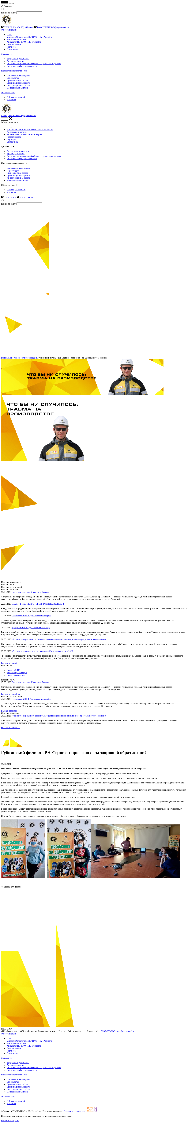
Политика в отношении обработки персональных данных (34, 63)
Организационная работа (18, 83)
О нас (9, 34)
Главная (5, 358)
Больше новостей (9, 663)
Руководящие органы (17, 39)
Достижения (12, 49)
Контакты (11, 99)
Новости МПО (14, 670)
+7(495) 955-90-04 (25, 27)
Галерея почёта (14, 44)
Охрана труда (13, 78)
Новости (13, 358)
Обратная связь (8, 92)
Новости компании (16, 675)
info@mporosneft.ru (60, 27)
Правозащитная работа (17, 80)
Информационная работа (18, 85)
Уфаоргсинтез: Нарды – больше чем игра (31, 627)
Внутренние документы (18, 58)
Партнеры (11, 47)
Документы (6, 54)
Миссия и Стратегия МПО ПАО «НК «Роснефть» (30, 37)
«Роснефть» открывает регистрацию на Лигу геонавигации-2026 (42, 651)
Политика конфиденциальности (22, 66)
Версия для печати (12, 887)
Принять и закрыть (10, 1120)
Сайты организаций (16, 97)
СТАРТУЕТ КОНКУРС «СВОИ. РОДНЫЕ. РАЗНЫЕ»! (38, 604)
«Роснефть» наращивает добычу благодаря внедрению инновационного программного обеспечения (59, 639)
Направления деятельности (14, 71)
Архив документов (15, 61)
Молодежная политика (17, 88)
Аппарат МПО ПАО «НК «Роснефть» (24, 42)
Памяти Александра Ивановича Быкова (30, 592)
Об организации (9, 30)
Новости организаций (27, 358)
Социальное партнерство (18, 75)
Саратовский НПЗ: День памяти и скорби (31, 615)
